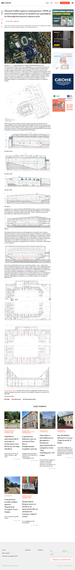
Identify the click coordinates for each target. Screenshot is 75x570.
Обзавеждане (26, 432)
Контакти (28, 550)
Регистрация (65, 2)
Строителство (8, 432)
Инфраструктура (9, 430)
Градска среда (9, 431)
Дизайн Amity (60, 565)
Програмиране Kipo (68, 565)
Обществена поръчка (10, 390)
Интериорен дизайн (28, 431)
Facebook (40, 550)
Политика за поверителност (10, 556)
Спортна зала (17, 399)
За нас (4, 550)
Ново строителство (30, 399)
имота (11, 65)
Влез (56, 2)
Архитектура (26, 430)
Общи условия (5, 553)
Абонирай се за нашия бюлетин (61, 559)
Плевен (8, 399)
